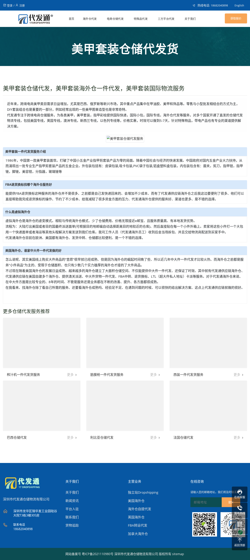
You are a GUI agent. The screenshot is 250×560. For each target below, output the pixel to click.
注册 (22, 5)
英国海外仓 (136, 517)
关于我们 (190, 18)
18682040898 (219, 5)
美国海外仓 (136, 500)
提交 (231, 502)
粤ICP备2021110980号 (97, 554)
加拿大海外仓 (138, 533)
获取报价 (235, 18)
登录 (9, 5)
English (239, 5)
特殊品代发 (141, 18)
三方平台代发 (166, 18)
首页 (71, 18)
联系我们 (72, 517)
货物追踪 (72, 525)
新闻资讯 (72, 500)
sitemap (178, 554)
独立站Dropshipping (143, 492)
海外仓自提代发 (139, 509)
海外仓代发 (90, 18)
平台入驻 (72, 509)
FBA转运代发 (137, 525)
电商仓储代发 (115, 18)
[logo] (28, 20)
